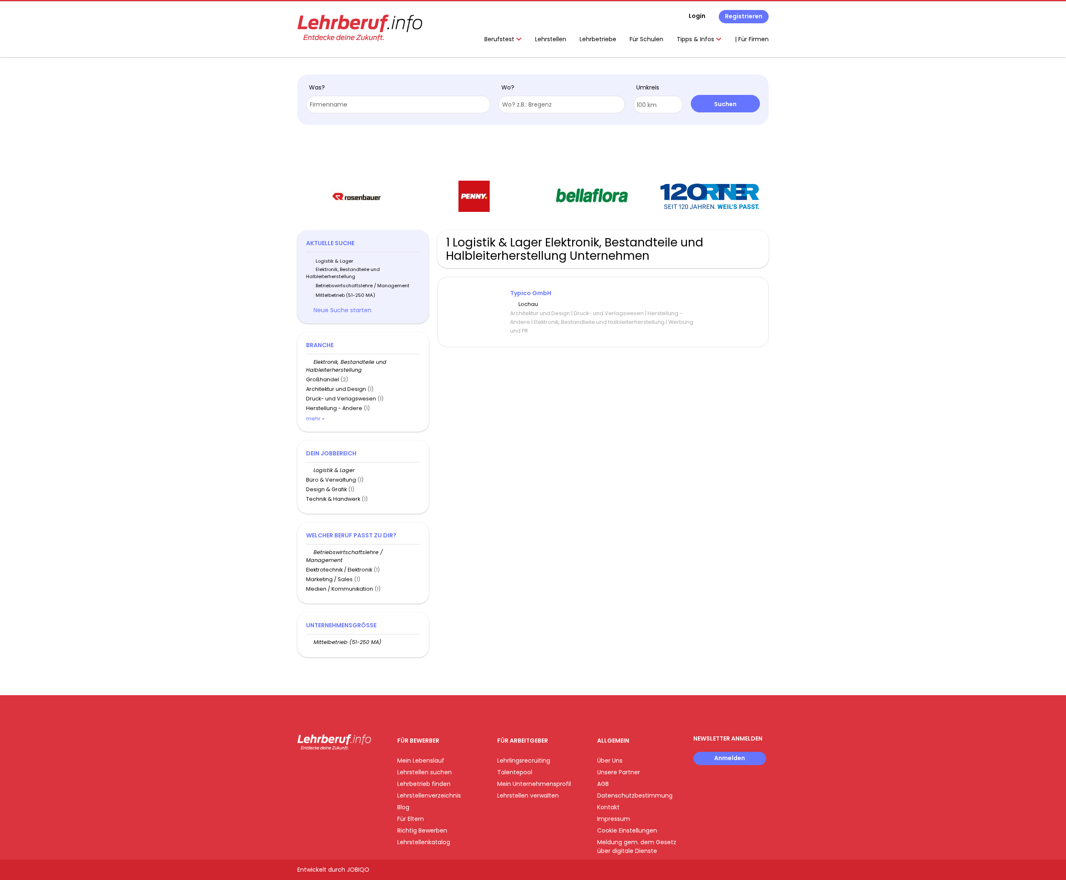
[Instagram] (317, 767)
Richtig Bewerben (422, 830)
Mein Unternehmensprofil (534, 784)
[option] (356, 196)
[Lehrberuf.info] (359, 28)
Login (697, 16)
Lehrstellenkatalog (423, 842)
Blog (403, 807)
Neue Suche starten (342, 310)
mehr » (315, 418)
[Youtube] (331, 767)
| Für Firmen (752, 39)
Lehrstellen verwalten (528, 795)
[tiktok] (343, 767)
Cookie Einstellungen (627, 830)
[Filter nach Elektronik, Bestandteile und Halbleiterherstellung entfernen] (310, 361)
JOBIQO (358, 869)
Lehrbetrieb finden (424, 784)
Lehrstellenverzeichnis (429, 795)
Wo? (507, 87)
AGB (603, 784)
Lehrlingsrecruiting (523, 760)
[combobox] (398, 104)
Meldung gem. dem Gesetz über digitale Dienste (636, 846)
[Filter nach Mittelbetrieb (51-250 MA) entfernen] (310, 642)
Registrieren (743, 16)
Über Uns (610, 760)
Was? (317, 87)
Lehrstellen (550, 39)
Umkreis (647, 87)
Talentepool (514, 772)
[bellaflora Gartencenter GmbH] (592, 196)
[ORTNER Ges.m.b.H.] (709, 196)
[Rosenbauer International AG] (356, 196)
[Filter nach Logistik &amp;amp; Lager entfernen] (310, 470)
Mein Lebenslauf (420, 760)
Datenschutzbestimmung (634, 795)
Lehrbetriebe (598, 39)
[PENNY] (474, 196)
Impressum (613, 819)
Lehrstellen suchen (424, 772)
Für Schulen (646, 39)
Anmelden (729, 758)
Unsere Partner (618, 772)
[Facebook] (303, 767)
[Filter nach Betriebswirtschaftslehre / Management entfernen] (310, 552)
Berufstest (500, 39)
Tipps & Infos (696, 39)
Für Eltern (410, 819)
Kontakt (608, 807)
